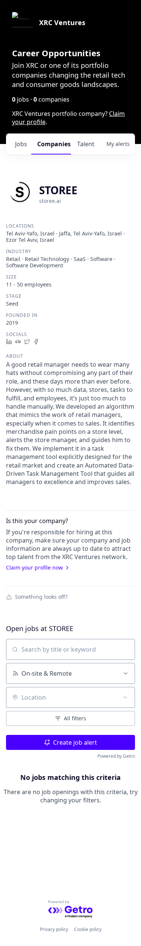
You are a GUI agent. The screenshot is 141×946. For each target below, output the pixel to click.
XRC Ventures (62, 22)
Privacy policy (54, 929)
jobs (21, 144)
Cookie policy (88, 929)
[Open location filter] (125, 697)
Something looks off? (41, 596)
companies (54, 144)
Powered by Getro (116, 756)
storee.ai (50, 201)
